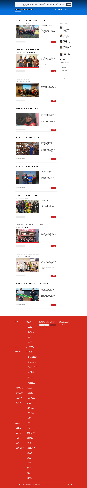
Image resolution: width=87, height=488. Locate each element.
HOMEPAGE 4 (30, 341)
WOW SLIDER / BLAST (31, 382)
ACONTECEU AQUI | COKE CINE (25, 79)
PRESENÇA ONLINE (17, 423)
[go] (70, 20)
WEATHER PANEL (18, 391)
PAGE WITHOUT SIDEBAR (20, 447)
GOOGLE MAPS (18, 401)
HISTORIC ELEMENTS (30, 449)
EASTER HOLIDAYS (30, 416)
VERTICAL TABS (29, 478)
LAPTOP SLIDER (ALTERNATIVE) (32, 366)
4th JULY (29, 418)
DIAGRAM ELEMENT (30, 456)
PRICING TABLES (29, 477)
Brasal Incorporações (64, 68)
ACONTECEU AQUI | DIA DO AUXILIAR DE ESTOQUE (30, 20)
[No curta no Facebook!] (67, 484)
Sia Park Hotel (63, 78)
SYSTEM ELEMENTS (30, 471)
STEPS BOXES (29, 462)
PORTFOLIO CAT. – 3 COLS (31, 398)
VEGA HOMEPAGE (30, 326)
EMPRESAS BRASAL (29, 351)
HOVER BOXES (29, 451)
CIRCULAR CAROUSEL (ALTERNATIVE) (31, 376)
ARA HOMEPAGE (30, 331)
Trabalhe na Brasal (18, 351)
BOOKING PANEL (18, 389)
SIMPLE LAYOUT (18, 387)
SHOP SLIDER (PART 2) (31, 371)
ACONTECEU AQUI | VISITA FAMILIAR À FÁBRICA (30, 225)
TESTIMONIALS (18, 436)
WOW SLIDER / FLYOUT (31, 383)
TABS (28, 472)
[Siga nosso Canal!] (68, 484)
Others (28, 378)
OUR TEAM (17, 429)
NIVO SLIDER (30, 381)
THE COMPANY (18, 424)
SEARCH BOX (29, 442)
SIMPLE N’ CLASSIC (30, 379)
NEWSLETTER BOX (29, 453)
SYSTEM (17, 443)
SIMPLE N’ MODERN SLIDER (32, 357)
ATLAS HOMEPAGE (30, 327)
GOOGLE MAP (29, 441)
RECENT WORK (29, 434)
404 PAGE (17, 444)
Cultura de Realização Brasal (30, 347)
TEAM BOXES (29, 467)
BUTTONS (28, 473)
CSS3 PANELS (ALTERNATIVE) (32, 362)
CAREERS (17, 442)
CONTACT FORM (29, 476)
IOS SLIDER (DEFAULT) (31, 353)
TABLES (29, 407)
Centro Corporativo (64, 73)
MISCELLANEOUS (29, 479)
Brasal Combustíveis (64, 64)
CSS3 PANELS (30, 361)
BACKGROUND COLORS (31, 412)
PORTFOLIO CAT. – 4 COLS (31, 397)
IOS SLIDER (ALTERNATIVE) (32, 355)
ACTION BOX (29, 443)
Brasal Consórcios (63, 65)
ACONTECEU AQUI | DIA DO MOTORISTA (28, 108)
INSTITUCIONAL (28, 321)
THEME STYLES (29, 403)
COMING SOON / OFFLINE (20, 446)
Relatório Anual (28, 350)
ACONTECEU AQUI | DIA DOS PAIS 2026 (27, 50)
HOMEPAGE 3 (30, 337)
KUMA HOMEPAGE (30, 330)
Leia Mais (53, 42)
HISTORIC (17, 438)
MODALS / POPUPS (30, 421)
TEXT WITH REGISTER (19, 396)
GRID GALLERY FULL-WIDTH (31, 432)
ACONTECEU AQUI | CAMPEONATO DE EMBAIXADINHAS (32, 283)
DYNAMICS (17, 437)
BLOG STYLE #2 (29, 388)
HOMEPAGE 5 (30, 342)
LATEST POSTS (29, 436)
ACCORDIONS (29, 474)
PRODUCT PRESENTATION (19, 397)
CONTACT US (18, 427)
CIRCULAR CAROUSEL (31, 373)
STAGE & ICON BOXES (30, 466)
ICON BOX (28, 457)
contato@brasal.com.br (64, 322)
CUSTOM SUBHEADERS (30, 408)
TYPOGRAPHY (30, 404)
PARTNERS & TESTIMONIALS (31, 447)
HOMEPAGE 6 (30, 343)
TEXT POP (17, 403)
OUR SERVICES (18, 428)
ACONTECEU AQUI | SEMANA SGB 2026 (27, 254)
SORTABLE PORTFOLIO (30, 391)
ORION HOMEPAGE (31, 325)
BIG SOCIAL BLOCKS (30, 444)
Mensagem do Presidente (30, 348)
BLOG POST (18, 432)
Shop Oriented (29, 368)
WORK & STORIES (18, 431)
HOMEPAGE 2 (30, 336)
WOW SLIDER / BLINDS (31, 384)
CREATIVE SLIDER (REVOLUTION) (32, 356)
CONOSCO (69, 4)
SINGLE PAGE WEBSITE (30, 345)
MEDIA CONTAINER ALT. (30, 439)
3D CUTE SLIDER (30, 358)
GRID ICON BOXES (29, 458)
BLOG (28, 387)
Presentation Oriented (30, 352)
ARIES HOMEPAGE (30, 323)
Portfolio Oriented (30, 360)
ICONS (29, 406)
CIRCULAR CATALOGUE (31, 372)
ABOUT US (17, 426)
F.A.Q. (17, 439)
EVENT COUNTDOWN (19, 393)
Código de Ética (17, 348)
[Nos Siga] (70, 484)
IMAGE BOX (29, 459)
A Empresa (16, 347)
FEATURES (27, 386)
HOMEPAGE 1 (30, 335)
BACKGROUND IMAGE (31, 409)
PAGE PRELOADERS (30, 422)
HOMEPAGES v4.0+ (30, 322)
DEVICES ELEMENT (29, 437)
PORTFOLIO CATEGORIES (30, 396)
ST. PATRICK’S (30, 417)
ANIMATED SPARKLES (31, 413)
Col (27, 424)
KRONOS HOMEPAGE (31, 332)
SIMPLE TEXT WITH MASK (19, 392)
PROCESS (17, 441)
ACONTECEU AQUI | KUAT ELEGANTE (27, 196)
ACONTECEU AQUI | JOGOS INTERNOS (27, 166)
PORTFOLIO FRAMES (31, 363)
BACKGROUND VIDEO (31, 411)
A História (16, 321)
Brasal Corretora (63, 67)
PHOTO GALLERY (18, 433)
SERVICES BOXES (29, 452)
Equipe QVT (28, 23)
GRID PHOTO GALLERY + (30, 433)
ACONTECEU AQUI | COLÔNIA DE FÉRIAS (27, 137)
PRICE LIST (28, 469)
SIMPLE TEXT (17, 398)
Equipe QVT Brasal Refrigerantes (32, 52)
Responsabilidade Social (18, 350)
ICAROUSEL (29, 367)
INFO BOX (28, 463)
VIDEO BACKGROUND (19, 402)
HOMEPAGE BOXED (31, 338)
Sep (28, 414)
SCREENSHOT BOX (30, 429)
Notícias (62, 75)
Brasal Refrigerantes (21, 41)
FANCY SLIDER (30, 377)
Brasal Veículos (63, 72)
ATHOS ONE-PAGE (30, 346)
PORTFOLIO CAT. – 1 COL (31, 401)
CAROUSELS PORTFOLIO (30, 393)
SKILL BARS (28, 454)
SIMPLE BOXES (18, 399)
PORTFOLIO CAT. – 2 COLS (31, 399)
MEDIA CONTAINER (30, 438)
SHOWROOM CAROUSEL (19, 388)
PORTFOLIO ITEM (18, 434)
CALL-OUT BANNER (30, 446)
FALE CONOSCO (17, 386)
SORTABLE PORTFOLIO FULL (31, 392)
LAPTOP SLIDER (30, 365)
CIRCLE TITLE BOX (29, 448)
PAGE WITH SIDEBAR (19, 448)
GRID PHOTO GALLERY (30, 431)
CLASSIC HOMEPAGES (30, 333)
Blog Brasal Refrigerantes (65, 62)
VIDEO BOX (28, 468)
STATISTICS (28, 464)
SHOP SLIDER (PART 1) (31, 370)
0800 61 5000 (26, 1)
